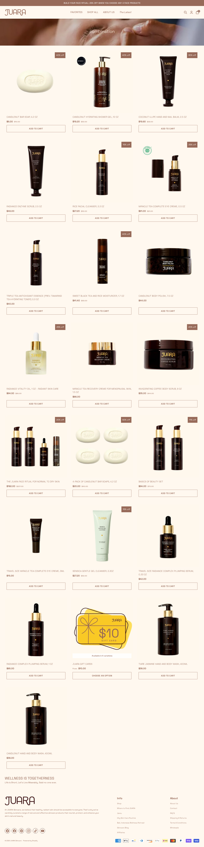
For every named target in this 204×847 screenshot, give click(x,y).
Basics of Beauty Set (151, 481)
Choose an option (102, 675)
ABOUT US (109, 12)
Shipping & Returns (178, 818)
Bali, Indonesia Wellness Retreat (131, 823)
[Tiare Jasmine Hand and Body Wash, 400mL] (168, 629)
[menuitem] (76, 12)
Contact (173, 808)
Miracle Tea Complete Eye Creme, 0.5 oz (162, 206)
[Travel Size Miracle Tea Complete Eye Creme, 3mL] (36, 536)
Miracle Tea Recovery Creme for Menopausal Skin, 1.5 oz (102, 390)
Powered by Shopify (30, 841)
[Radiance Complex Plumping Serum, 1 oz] (36, 629)
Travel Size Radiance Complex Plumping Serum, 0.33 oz (166, 573)
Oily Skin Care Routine (126, 818)
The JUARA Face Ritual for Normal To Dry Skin (33, 481)
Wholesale (174, 828)
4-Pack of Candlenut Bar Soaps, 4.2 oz (95, 481)
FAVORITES (76, 12)
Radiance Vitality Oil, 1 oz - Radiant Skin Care (33, 388)
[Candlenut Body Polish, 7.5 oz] (168, 260)
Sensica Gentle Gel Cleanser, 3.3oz (93, 571)
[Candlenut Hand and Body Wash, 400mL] (36, 718)
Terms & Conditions (178, 823)
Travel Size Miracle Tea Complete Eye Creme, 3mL (35, 571)
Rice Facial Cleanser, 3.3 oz (88, 206)
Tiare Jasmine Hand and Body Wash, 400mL (163, 664)
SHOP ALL (92, 12)
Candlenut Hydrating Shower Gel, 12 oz (96, 116)
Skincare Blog (123, 828)
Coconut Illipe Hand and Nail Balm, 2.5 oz (163, 116)
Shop (119, 803)
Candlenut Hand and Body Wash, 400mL (29, 753)
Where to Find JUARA (126, 808)
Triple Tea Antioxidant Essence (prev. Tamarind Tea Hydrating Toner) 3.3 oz (34, 297)
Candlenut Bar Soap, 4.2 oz (22, 116)
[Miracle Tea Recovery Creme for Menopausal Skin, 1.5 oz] (102, 353)
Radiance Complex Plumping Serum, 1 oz (30, 664)
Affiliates (121, 832)
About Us (174, 803)
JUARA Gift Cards (82, 664)
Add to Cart (36, 128)
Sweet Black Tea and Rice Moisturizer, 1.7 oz (98, 295)
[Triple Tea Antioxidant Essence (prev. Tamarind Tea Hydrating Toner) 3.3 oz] (36, 260)
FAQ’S (172, 813)
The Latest (125, 12)
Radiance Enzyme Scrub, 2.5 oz (24, 206)
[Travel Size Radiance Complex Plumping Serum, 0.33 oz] (168, 536)
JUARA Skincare (16, 841)
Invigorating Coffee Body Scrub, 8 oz (160, 388)
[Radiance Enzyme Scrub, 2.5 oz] (36, 171)
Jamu (119, 813)
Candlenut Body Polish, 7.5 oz (156, 295)
